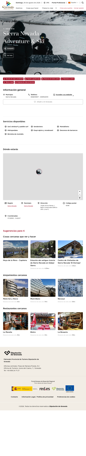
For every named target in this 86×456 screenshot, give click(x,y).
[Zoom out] (79, 194)
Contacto (14, 397)
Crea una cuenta (66, 8)
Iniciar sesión (79, 8)
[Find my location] (79, 197)
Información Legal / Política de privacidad (37, 397)
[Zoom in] (79, 191)
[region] (43, 176)
